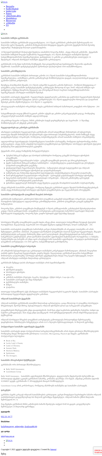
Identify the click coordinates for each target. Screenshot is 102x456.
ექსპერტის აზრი (13, 16)
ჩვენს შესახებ (12, 9)
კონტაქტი (10, 23)
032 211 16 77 (6, 417)
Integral (53, 449)
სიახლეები (11, 11)
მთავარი (10, 6)
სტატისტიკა (11, 18)
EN (7, 25)
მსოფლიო (11, 21)
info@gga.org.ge (7, 436)
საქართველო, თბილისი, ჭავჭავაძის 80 (19, 427)
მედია (9, 13)
